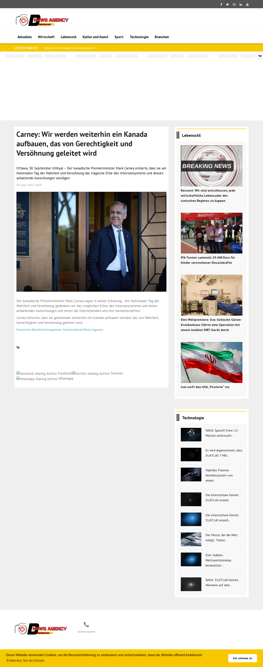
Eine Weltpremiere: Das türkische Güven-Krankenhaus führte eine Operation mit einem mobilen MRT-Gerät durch (211, 325)
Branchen (162, 37)
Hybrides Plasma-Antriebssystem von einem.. (219, 475)
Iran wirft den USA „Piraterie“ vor (205, 387)
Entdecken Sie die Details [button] (25, 660)
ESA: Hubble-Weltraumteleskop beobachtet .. (218, 560)
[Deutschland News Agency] (41, 628)
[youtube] (247, 4)
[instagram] (234, 4)
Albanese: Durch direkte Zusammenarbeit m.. (70, 48)
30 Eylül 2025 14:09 (29, 185)
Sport (118, 37)
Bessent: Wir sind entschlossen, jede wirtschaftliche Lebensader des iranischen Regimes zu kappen (208, 195)
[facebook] (221, 4)
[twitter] (227, 4)
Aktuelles (24, 37)
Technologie (139, 37)
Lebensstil (68, 37)
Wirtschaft (46, 37)
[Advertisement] (131, 91)
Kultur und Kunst (95, 37)
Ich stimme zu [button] (242, 658)
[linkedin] (241, 4)
